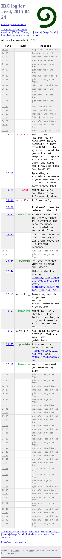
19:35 (5, 380)
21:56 (5, 468)
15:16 (5, 117)
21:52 (5, 463)
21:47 (5, 459)
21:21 (5, 433)
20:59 (5, 399)
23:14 (5, 516)
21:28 (5, 439)
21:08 (5, 425)
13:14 (5, 101)
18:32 (10, 234)
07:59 (5, 64)
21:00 (5, 405)
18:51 (10, 294)
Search (37, 32)
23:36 (5, 520)
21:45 (5, 455)
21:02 (5, 412)
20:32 (5, 393)
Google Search (49, 32)
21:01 (5, 409)
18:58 (10, 364)
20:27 (5, 390)
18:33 (5, 251)
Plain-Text (6, 35)
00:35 (5, 53)
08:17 (5, 70)
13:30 (5, 107)
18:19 (10, 173)
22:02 (5, 490)
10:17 (5, 89)
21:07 (5, 420)
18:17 (5, 130)
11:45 (5, 95)
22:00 (5, 486)
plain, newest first (21, 35)
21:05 (5, 416)
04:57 (5, 57)
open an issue (13, 553)
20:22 (5, 386)
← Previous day (9, 29)
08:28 (5, 79)
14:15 (5, 114)
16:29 (5, 121)
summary (35, 35)
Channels (22, 29)
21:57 (5, 474)
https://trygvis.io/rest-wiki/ (13, 24)
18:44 (10, 260)
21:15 (5, 429)
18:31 (10, 214)
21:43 (5, 452)
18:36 (5, 254)
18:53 (10, 310)
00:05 (5, 49)
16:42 (5, 125)
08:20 (5, 76)
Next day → (27, 32)
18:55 (10, 344)
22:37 (5, 503)
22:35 (5, 497)
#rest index (6, 32)
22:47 (5, 509)
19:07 (5, 374)
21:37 (5, 442)
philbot (16, 550)
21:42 (5, 448)
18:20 (10, 200)
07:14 (5, 60)
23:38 (5, 523)
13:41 (5, 110)
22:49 (5, 513)
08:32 (5, 85)
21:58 (5, 480)
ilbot (31, 550)
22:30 (5, 494)
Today (16, 32)
